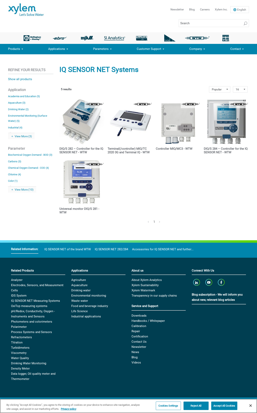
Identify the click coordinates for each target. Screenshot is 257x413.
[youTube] (209, 282)
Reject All (196, 405)
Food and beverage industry (89, 306)
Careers (205, 9)
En (241, 9)
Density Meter (20, 368)
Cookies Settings (168, 405)
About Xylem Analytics (147, 280)
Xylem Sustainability (145, 285)
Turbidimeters (20, 347)
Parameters (101, 49)
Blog (192, 9)
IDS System (19, 295)
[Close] (250, 405)
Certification (140, 336)
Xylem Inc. (221, 9)
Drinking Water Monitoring (28, 363)
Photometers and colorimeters (31, 321)
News (135, 352)
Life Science (79, 311)
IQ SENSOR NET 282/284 (111, 249)
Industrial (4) (15, 127)
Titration (16, 342)
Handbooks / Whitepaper (148, 321)
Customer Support (149, 49)
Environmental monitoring (88, 295)
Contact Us (139, 341)
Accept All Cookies (224, 405)
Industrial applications (86, 316)
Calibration (139, 326)
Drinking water (81, 290)
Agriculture (78, 280)
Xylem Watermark (143, 290)
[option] (32, 38)
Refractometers (21, 337)
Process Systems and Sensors (31, 332)
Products (14, 49)
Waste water (79, 301)
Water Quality (20, 358)
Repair (136, 331)
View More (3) (23, 136)
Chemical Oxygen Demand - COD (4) (28, 167)
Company (195, 49)
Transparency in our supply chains (154, 295)
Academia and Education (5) (24, 96)
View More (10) (24, 189)
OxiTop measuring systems (29, 306)
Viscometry (19, 353)
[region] (128, 406)
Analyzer (16, 280)
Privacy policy (68, 408)
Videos (136, 362)
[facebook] (221, 282)
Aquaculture (79, 285)
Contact (235, 49)
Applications (56, 49)
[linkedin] (197, 282)
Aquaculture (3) (16, 102)
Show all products (20, 79)
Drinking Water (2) (18, 109)
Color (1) (13, 180)
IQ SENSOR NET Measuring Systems (35, 301)
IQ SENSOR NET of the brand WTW (67, 249)
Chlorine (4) (14, 174)
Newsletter (177, 9)
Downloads (139, 315)
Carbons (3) (14, 161)
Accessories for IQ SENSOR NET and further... (163, 249)
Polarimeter (19, 327)
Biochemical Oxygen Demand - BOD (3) (30, 154)
